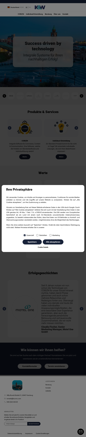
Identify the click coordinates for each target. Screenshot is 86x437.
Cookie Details (43, 247)
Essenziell (30, 235)
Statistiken (43, 235)
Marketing (56, 235)
